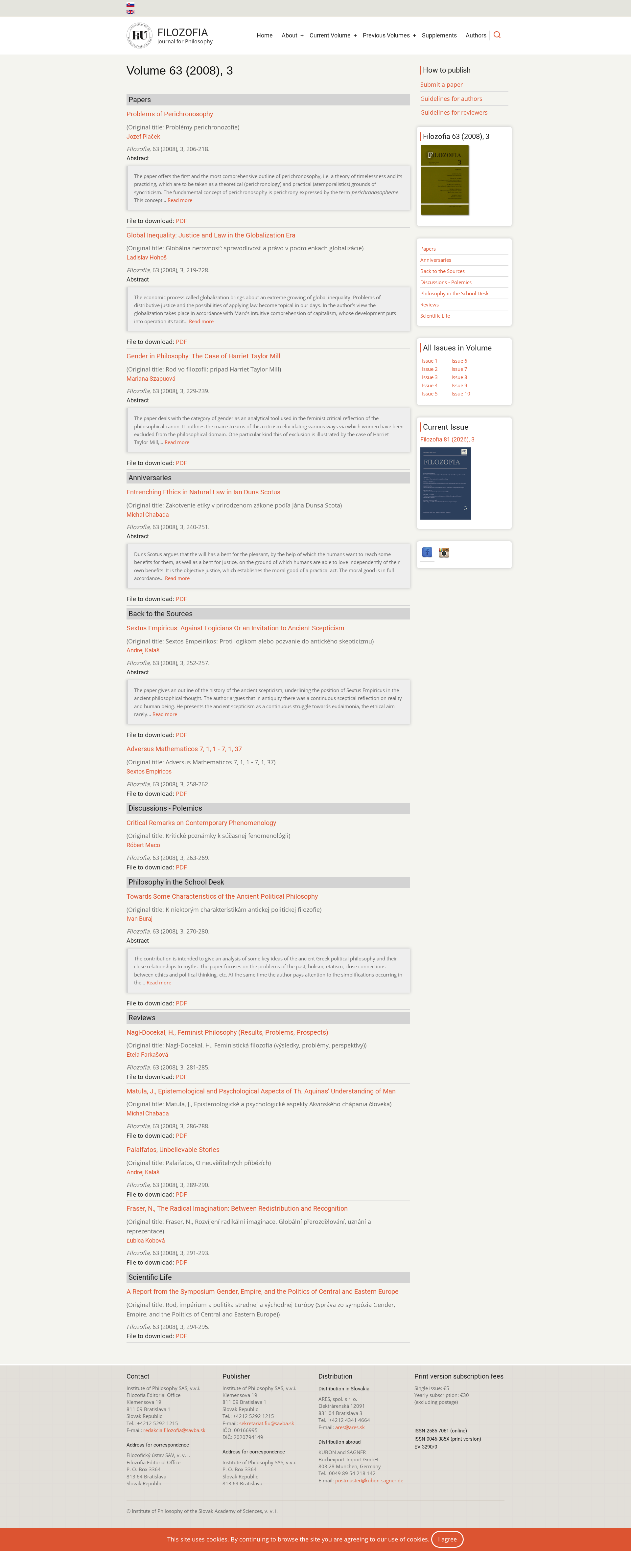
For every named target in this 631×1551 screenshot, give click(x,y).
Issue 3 (430, 377)
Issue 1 (430, 360)
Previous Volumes (386, 35)
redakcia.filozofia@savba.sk (174, 1430)
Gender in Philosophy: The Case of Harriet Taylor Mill (203, 356)
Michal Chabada (148, 514)
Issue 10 (461, 393)
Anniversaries (435, 260)
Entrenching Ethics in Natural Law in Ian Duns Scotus (203, 492)
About (289, 35)
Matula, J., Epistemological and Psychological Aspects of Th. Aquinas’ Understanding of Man (261, 1091)
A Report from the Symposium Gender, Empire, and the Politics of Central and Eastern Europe (263, 1291)
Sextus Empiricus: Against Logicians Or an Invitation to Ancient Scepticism (235, 628)
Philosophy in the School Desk (454, 293)
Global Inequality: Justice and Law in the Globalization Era (211, 235)
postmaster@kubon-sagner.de (369, 1480)
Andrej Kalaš (143, 650)
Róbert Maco (143, 845)
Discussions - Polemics (446, 282)
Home (265, 35)
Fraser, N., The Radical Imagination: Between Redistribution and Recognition (237, 1208)
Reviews (429, 304)
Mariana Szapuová (151, 378)
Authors (476, 35)
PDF (181, 221)
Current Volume (330, 35)
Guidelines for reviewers (454, 112)
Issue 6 (459, 360)
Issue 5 (430, 393)
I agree (447, 1539)
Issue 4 (430, 385)
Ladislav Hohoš (147, 257)
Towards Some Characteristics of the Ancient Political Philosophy (222, 896)
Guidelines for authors (451, 98)
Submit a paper (441, 84)
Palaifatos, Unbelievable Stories (173, 1150)
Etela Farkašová (147, 1054)
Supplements (439, 35)
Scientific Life (435, 315)
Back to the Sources (442, 271)
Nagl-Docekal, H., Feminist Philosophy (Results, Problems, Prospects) (227, 1032)
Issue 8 (459, 377)
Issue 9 (459, 385)
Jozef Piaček (143, 136)
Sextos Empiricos (149, 771)
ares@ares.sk (350, 1427)
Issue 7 (459, 369)
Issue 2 (430, 369)
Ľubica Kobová (146, 1240)
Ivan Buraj (139, 918)
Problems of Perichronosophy (170, 114)
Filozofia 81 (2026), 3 (447, 439)
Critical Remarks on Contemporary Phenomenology (201, 823)
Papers (428, 248)
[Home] (139, 35)
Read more (180, 200)
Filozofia (182, 32)
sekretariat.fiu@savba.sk (266, 1423)
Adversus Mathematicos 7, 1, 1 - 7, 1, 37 (184, 749)
